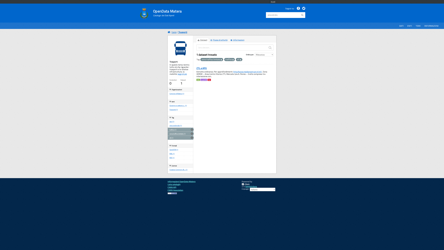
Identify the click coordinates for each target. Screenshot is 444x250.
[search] (270, 47)
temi (174, 32)
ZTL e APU (201, 68)
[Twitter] (303, 8)
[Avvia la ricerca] (302, 15)
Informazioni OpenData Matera (181, 181)
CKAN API (172, 187)
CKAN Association (175, 190)
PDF (209, 80)
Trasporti (182, 32)
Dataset (203, 40)
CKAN (246, 184)
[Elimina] (221, 60)
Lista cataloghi (174, 184)
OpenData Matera (167, 13)
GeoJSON (204, 80)
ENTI (409, 25)
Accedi (273, 2)
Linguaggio (245, 189)
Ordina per (249, 54)
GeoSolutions (251, 186)
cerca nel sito (272, 15)
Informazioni (238, 40)
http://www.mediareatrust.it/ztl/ (247, 71)
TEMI (418, 25)
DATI (401, 25)
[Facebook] (298, 8)
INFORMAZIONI (431, 25)
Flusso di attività (219, 40)
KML (198, 80)
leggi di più (182, 74)
